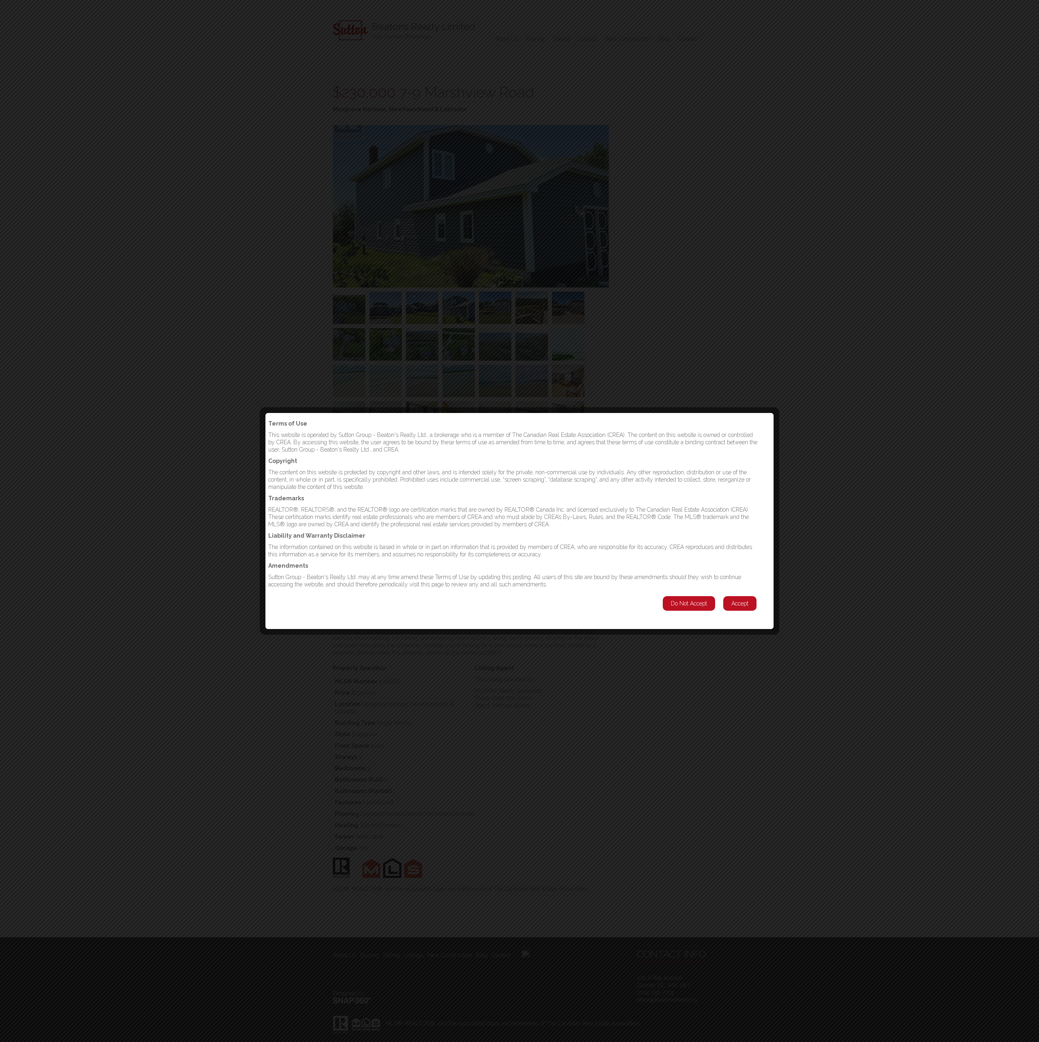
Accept (739, 603)
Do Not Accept (689, 603)
